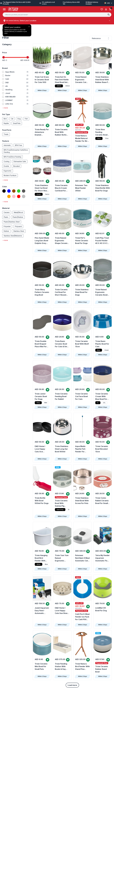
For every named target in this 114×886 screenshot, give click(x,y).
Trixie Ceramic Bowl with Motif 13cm (82, 344)
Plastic (6, 217)
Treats (6, 134)
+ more (5, 108)
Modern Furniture (10, 175)
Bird (5, 119)
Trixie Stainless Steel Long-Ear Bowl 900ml (61, 449)
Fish (26, 119)
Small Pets (16, 123)
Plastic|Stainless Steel (12, 222)
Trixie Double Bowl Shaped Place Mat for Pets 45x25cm (41, 344)
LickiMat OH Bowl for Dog (101, 609)
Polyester (7, 226)
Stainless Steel (18, 231)
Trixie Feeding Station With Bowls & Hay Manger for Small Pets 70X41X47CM (61, 666)
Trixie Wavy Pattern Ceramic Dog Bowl (42, 292)
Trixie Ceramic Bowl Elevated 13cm (101, 449)
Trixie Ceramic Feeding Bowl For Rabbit (61, 396)
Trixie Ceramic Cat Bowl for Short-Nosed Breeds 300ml (61, 292)
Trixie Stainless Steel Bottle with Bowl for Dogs (102, 188)
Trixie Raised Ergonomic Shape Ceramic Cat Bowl (61, 241)
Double (6, 166)
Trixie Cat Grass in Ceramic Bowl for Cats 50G (42, 79)
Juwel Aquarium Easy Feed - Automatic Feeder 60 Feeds (42, 611)
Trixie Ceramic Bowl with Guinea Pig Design (61, 503)
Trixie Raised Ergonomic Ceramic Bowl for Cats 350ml (102, 292)
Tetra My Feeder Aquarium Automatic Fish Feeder (102, 558)
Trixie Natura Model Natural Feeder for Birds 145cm (82, 138)
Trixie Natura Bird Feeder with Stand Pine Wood (82, 666)
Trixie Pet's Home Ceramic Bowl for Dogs (81, 240)
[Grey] (23, 191)
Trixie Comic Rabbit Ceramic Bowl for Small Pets (102, 501)
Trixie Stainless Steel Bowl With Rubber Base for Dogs (102, 80)
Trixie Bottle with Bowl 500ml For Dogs (42, 500)
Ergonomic (7, 171)
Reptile (6, 123)
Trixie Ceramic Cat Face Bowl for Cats (81, 396)
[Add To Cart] (47, 73)
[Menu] (4, 9)
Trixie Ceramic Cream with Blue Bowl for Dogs (101, 396)
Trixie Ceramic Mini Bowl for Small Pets (41, 666)
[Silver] (23, 196)
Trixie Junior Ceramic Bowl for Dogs (41, 396)
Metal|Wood (18, 212)
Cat (12, 119)
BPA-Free (18, 145)
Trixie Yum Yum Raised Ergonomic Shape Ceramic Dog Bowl (61, 558)
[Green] (18, 191)
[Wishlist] (102, 9)
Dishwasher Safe (20, 161)
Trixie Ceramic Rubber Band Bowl (101, 669)
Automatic (7, 145)
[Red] (18, 196)
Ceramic (7, 212)
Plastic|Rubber (18, 217)
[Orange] (9, 196)
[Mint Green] (4, 196)
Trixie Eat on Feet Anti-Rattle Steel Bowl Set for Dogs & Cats (62, 80)
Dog (19, 119)
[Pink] (14, 196)
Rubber (6, 231)
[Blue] (9, 191)
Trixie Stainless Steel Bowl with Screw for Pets (82, 500)
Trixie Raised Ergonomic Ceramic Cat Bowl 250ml (80, 80)
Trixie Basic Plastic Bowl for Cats (102, 344)
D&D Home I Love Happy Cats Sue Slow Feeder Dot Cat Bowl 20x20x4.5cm (61, 611)
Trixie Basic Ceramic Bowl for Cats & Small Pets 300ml (62, 344)
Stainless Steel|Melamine (13, 236)
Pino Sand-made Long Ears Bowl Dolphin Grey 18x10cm (42, 241)
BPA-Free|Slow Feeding (12, 157)
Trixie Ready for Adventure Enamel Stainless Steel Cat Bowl (42, 132)
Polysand (18, 226)
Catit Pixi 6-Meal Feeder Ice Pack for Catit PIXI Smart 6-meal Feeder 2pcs (82, 617)
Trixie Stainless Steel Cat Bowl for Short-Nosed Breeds (42, 188)
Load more (72, 685)
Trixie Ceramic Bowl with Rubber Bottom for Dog (61, 132)
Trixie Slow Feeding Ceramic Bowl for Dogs (101, 132)
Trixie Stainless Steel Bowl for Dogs (82, 292)
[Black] (4, 191)
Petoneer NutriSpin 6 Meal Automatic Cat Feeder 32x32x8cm (82, 558)
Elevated (16, 166)
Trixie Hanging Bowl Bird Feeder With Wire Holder (41, 558)
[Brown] (14, 191)
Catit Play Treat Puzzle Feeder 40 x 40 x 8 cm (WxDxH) (102, 241)
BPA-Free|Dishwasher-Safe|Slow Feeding (16, 151)
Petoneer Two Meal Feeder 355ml (81, 188)
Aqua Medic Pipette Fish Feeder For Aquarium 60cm (82, 449)
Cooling (6, 161)
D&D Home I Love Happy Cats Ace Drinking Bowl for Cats (41, 449)
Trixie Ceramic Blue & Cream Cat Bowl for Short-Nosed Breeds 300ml (61, 188)
